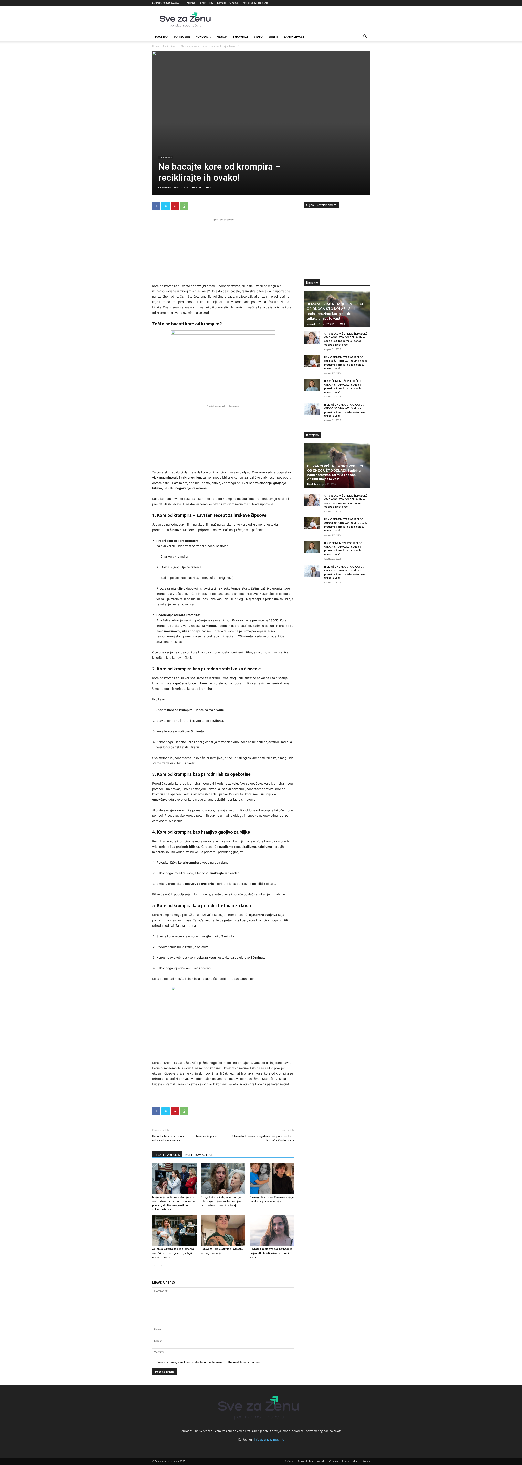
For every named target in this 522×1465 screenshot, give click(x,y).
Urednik (166, 187)
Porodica (203, 36)
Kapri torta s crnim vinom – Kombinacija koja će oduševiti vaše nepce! (184, 1138)
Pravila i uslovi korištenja (255, 2)
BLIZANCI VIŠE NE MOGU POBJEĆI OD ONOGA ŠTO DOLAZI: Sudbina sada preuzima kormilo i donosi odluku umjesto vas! (335, 472)
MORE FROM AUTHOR (199, 1154)
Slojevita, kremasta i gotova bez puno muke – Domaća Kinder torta (263, 1138)
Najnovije (182, 36)
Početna (190, 2)
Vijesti (273, 36)
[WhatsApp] (184, 206)
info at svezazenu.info (269, 1439)
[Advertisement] (223, 250)
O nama (233, 2)
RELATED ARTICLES (167, 1154)
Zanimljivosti (294, 36)
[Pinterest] (175, 206)
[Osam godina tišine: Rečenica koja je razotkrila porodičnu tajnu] (272, 1178)
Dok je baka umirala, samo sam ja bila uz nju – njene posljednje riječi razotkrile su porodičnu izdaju (221, 1201)
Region (221, 36)
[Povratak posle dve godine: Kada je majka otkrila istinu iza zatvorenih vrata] (272, 1230)
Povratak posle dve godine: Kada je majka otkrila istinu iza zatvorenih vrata (271, 1253)
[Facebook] (156, 206)
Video (258, 36)
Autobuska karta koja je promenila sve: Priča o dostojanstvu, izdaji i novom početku (173, 1253)
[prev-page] (154, 1265)
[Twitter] (165, 206)
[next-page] (161, 1265)
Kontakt (221, 2)
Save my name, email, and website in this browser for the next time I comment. (208, 1362)
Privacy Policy (206, 2)
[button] (365, 37)
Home (155, 46)
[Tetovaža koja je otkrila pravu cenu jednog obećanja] (223, 1230)
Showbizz (240, 36)
